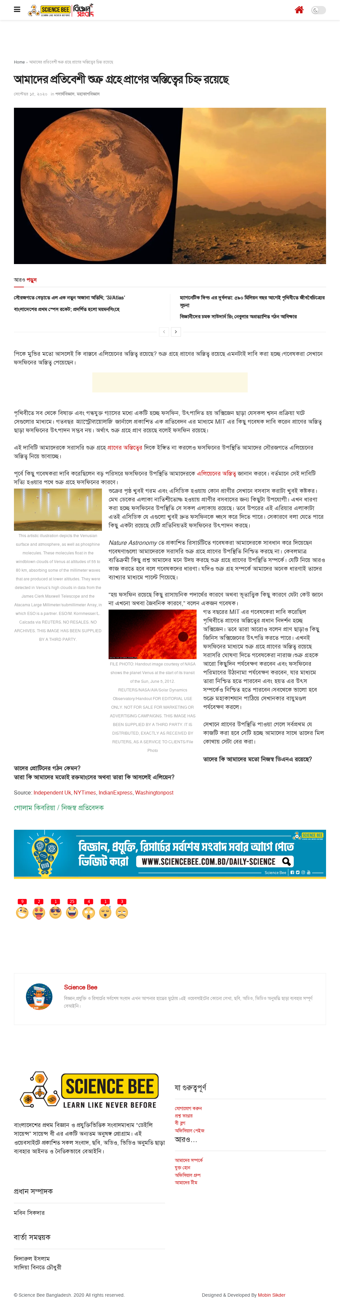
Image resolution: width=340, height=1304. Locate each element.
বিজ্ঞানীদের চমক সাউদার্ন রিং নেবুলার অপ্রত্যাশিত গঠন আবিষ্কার (238, 317)
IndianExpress (115, 793)
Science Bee (80, 987)
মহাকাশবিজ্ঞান (88, 94)
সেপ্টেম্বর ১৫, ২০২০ (30, 94)
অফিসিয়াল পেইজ (190, 1131)
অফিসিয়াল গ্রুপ (188, 1175)
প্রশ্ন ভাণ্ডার (184, 1116)
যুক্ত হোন (182, 1168)
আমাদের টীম (186, 1183)
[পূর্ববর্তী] (164, 332)
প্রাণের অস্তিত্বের (125, 448)
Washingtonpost (154, 793)
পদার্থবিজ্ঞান (64, 94)
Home (19, 62)
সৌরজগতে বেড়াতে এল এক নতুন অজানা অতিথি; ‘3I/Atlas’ (69, 298)
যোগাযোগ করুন (188, 1108)
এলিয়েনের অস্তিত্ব (216, 474)
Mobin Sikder (272, 1295)
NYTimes (85, 793)
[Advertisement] (170, 40)
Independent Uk (52, 793)
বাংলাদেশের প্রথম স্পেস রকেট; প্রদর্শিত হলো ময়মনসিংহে (67, 309)
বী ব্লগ (180, 1123)
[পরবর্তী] (176, 332)
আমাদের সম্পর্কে (189, 1160)
